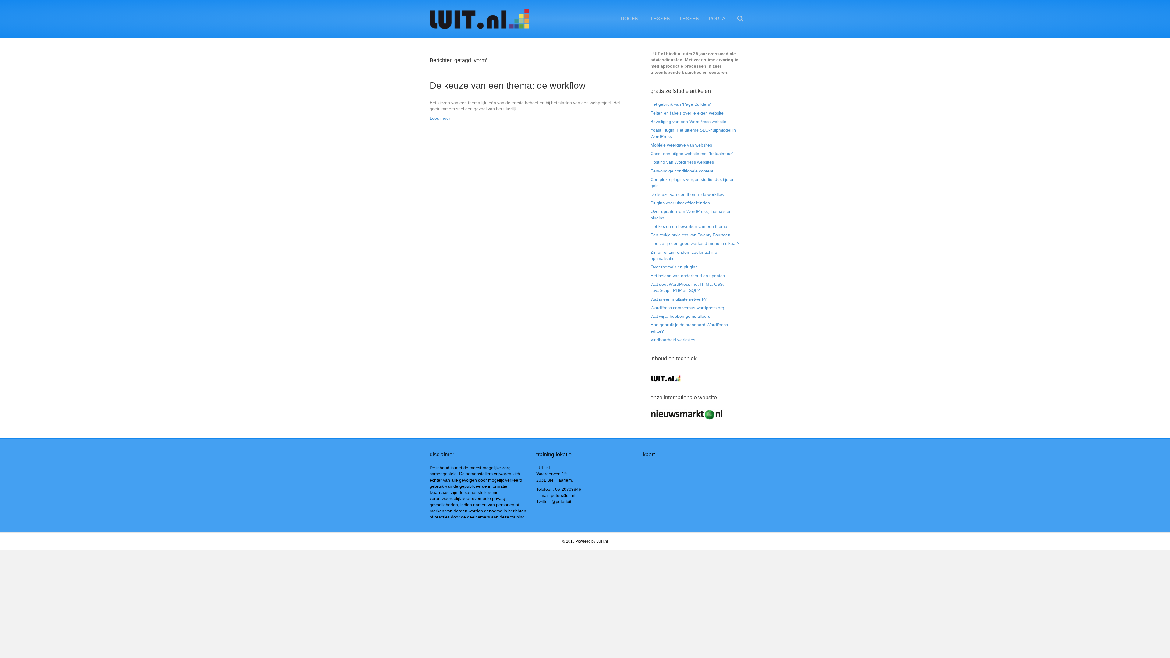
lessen (661, 18)
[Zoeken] (736, 19)
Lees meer (440, 118)
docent (631, 18)
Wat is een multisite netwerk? (679, 299)
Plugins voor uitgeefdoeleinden (680, 202)
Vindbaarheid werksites (673, 339)
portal (718, 18)
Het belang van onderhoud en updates (688, 275)
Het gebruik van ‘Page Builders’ (681, 104)
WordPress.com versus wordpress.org (687, 307)
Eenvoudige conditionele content (682, 170)
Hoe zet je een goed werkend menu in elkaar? (695, 243)
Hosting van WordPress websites (682, 162)
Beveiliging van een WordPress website (688, 121)
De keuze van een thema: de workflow (508, 85)
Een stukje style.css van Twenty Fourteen (690, 234)
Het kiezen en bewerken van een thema (689, 226)
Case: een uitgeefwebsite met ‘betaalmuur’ (692, 153)
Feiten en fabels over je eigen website (687, 113)
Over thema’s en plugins (674, 266)
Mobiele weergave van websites (681, 145)
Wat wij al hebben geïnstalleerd (681, 316)
